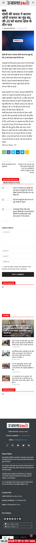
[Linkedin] (18, 152)
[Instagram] (13, 445)
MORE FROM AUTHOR (11, 183)
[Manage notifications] (31, 535)
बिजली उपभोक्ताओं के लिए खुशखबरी (9, 165)
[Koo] (27, 152)
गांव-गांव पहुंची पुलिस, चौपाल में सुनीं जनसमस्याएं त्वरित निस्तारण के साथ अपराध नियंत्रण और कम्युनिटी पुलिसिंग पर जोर (23, 367)
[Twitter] (13, 152)
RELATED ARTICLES (10, 180)
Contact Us (23, 537)
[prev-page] (3, 221)
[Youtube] (29, 445)
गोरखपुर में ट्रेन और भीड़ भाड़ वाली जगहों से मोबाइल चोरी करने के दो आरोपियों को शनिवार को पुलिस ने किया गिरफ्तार (26, 168)
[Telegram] (22, 152)
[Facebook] (9, 152)
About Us (15, 537)
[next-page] (6, 221)
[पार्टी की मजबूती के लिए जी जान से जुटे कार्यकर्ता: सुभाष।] (7, 202)
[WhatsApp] (4, 152)
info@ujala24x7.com (20, 440)
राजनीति (4, 10)
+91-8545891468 (24, 436)
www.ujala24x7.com (9, 28)
